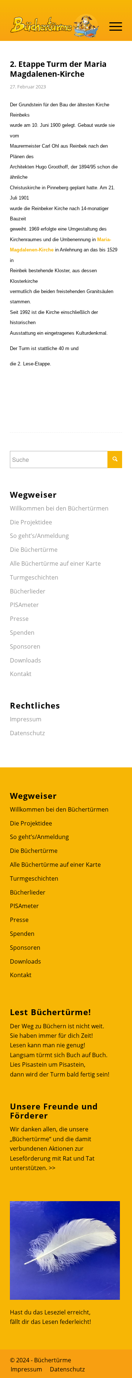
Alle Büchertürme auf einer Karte (55, 563)
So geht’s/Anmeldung (39, 536)
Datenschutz (27, 733)
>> (52, 1168)
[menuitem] (26, 1369)
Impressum (25, 719)
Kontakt (21, 674)
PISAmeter (24, 605)
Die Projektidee (31, 522)
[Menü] (112, 26)
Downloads (25, 660)
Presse (19, 619)
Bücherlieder (27, 591)
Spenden (22, 633)
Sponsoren (25, 646)
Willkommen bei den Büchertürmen (59, 508)
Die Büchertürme (34, 550)
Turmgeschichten (34, 577)
